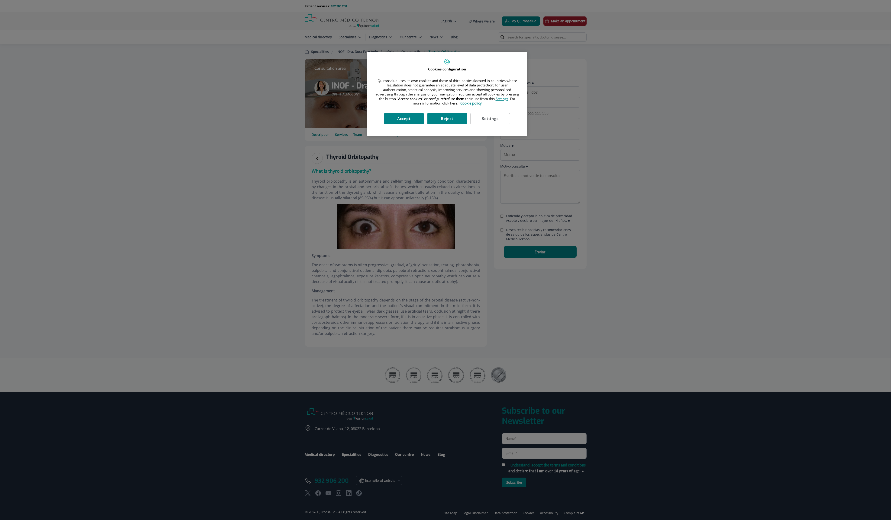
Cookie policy (471, 103)
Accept (404, 118)
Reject (447, 118)
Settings (490, 118)
